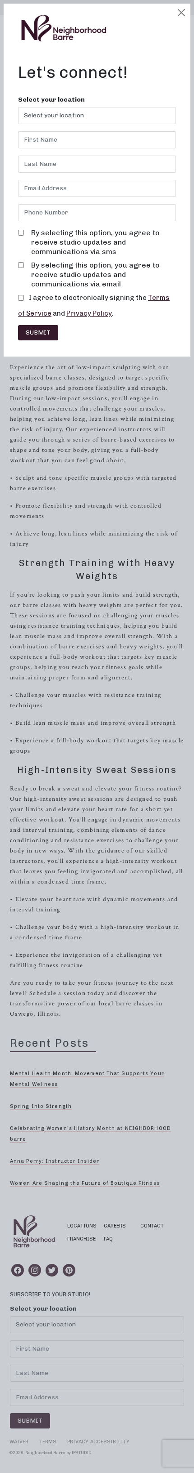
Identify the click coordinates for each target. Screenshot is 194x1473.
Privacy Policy (89, 313)
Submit (38, 332)
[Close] (181, 12)
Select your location (51, 99)
